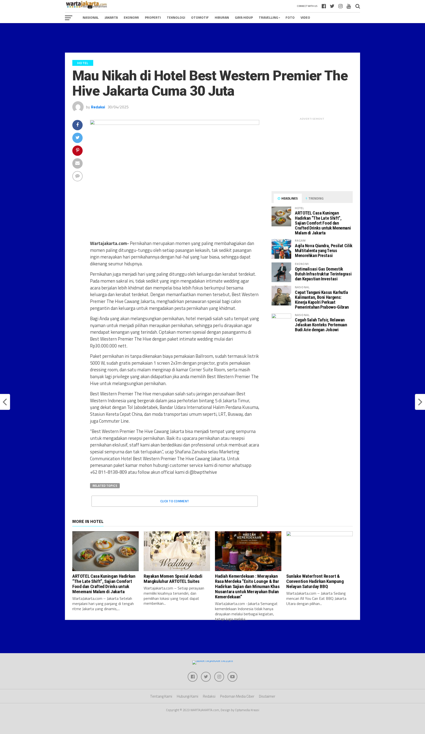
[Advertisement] (212, 38)
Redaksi (98, 107)
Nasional (91, 17)
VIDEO (305, 17)
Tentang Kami (161, 696)
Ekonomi (131, 17)
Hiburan (222, 17)
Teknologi (176, 17)
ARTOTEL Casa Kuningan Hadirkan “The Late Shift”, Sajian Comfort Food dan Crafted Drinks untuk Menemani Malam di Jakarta (323, 222)
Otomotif (200, 17)
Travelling (268, 17)
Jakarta (111, 17)
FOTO (290, 17)
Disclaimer (267, 696)
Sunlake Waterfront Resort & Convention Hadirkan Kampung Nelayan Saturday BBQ (315, 581)
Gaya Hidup (244, 17)
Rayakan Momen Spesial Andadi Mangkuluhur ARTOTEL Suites (173, 578)
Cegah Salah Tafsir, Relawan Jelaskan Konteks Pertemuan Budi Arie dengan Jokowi (321, 324)
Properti (153, 17)
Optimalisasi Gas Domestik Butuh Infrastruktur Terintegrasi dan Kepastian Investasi (323, 273)
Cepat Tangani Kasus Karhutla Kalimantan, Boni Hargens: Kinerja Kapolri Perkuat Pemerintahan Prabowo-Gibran (322, 300)
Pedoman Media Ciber (237, 696)
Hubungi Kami (187, 696)
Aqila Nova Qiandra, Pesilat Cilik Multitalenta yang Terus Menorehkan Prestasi (323, 250)
